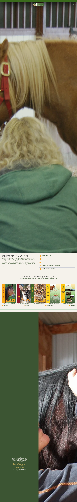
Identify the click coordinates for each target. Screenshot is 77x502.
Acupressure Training (36, 8)
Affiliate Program (62, 8)
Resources (46, 8)
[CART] (75, 4)
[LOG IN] (73, 4)
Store (26, 8)
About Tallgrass (19, 8)
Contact (54, 8)
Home (11, 8)
